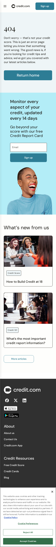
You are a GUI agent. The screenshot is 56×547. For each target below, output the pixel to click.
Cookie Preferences (28, 523)
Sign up (28, 157)
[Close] (52, 491)
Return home (28, 75)
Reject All (28, 532)
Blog (6, 477)
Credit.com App (13, 445)
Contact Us (10, 439)
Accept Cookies (28, 541)
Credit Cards (11, 471)
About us (9, 433)
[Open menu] (5, 6)
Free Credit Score (14, 465)
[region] (28, 517)
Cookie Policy (11, 517)
